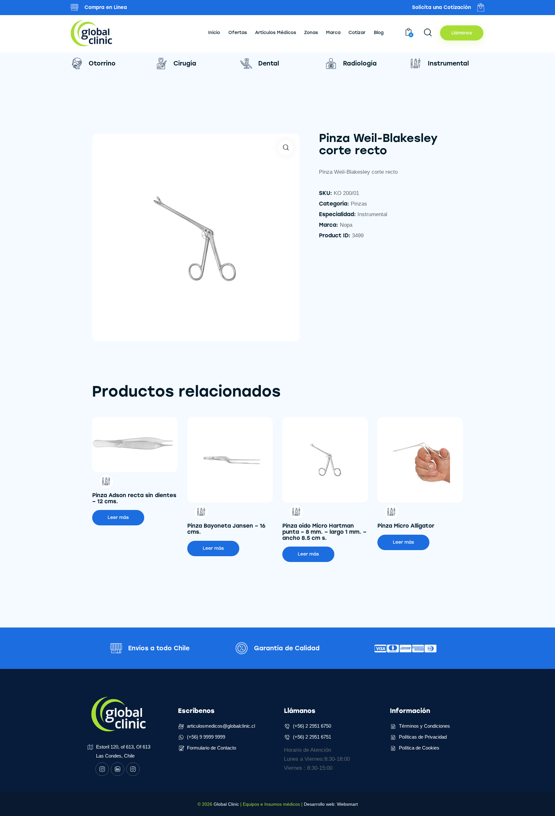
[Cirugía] (161, 63)
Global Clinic (226, 804)
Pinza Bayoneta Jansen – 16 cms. (226, 529)
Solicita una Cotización (441, 7)
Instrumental (448, 63)
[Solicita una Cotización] (481, 7)
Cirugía (184, 63)
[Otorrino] (76, 63)
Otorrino (102, 63)
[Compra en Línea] (74, 7)
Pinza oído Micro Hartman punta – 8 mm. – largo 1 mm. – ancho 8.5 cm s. (324, 532)
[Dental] (246, 63)
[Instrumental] (416, 63)
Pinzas (359, 204)
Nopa (346, 225)
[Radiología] (331, 63)
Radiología (360, 63)
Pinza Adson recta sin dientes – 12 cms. (134, 498)
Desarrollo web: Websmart (331, 804)
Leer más (118, 517)
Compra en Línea (105, 7)
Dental (268, 63)
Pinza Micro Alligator (405, 526)
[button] (285, 147)
